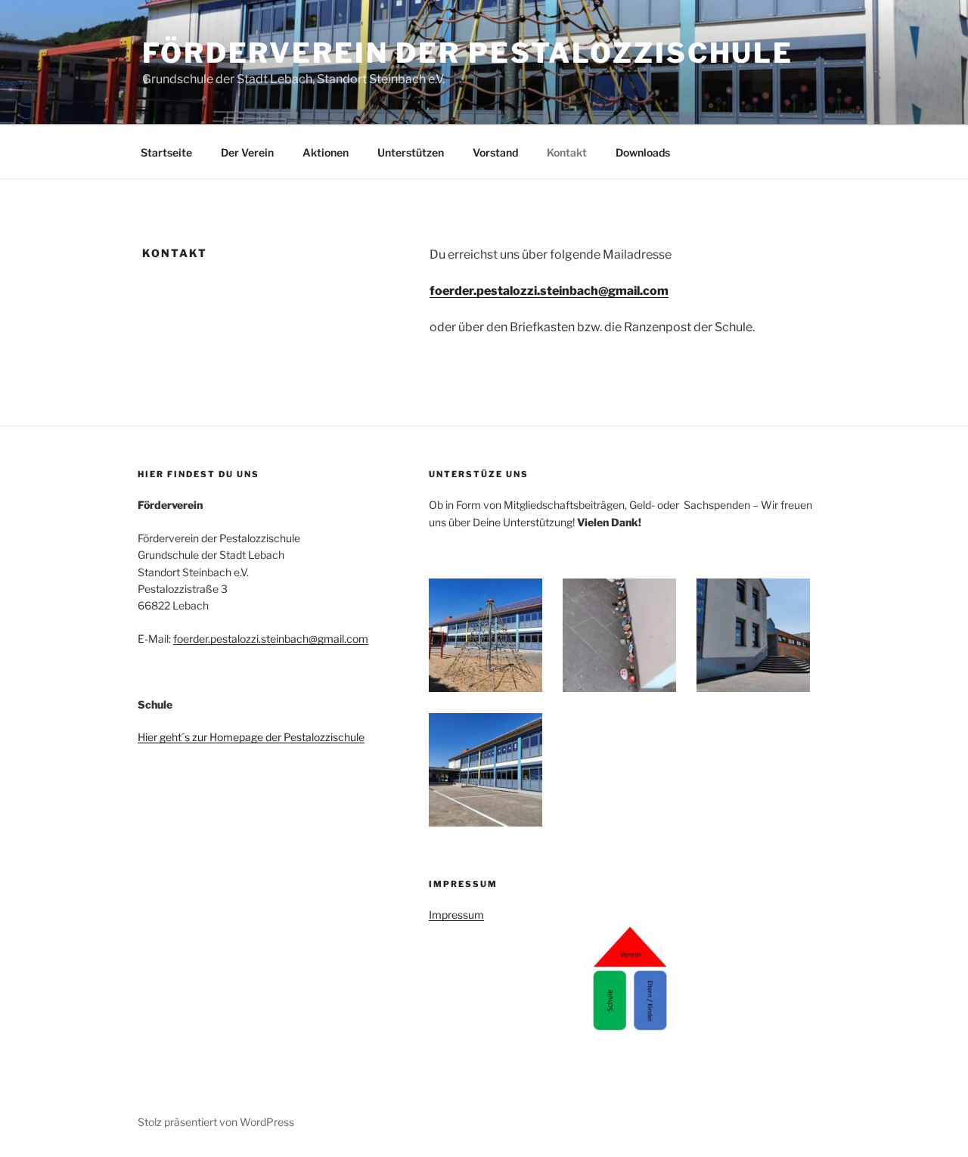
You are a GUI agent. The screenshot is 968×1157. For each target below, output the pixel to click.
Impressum (456, 914)
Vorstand (495, 152)
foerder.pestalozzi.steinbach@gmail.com (270, 638)
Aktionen (325, 152)
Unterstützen (410, 152)
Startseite (166, 152)
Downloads (643, 152)
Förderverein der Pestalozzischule (467, 53)
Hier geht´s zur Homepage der (211, 736)
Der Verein (247, 152)
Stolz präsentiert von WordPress (216, 1121)
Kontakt (567, 152)
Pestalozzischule (324, 736)
